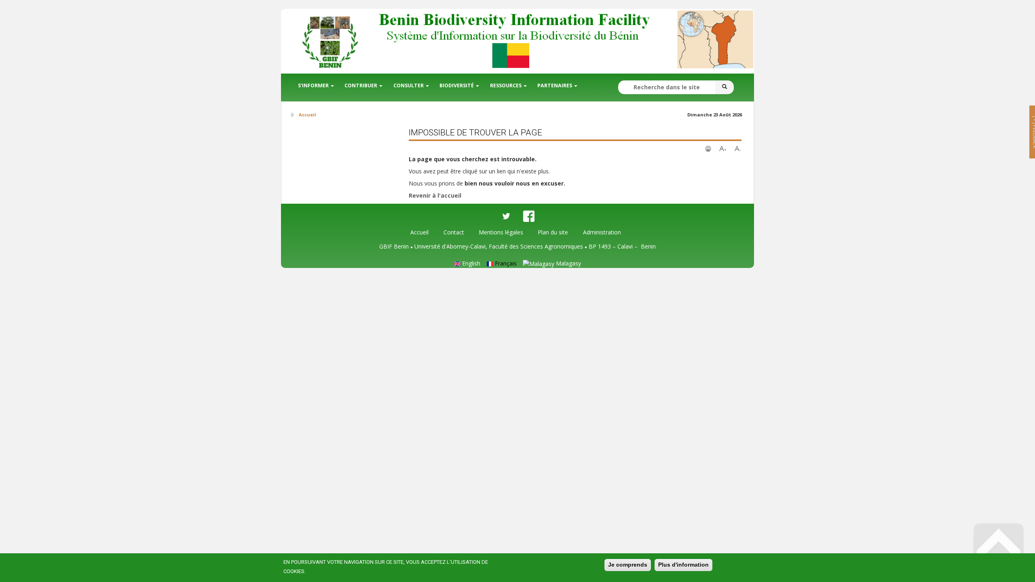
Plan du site (553, 232)
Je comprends (627, 564)
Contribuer (361, 85)
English (470, 263)
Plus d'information (683, 564)
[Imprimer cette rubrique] (708, 148)
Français (505, 263)
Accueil (419, 232)
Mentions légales (501, 232)
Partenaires (555, 85)
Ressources (506, 85)
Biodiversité (457, 85)
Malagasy (567, 263)
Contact (454, 232)
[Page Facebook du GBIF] (528, 216)
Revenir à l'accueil (435, 195)
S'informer (314, 85)
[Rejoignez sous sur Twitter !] (506, 216)
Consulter (409, 85)
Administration (602, 232)
